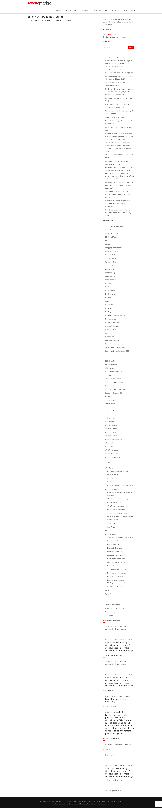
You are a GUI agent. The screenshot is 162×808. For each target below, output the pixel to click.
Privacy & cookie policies (114, 608)
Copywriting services (114, 586)
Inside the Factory (112, 712)
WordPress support (112, 450)
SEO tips (108, 375)
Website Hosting (113, 475)
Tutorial (108, 414)
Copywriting (109, 269)
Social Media (85, 10)
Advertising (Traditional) (116, 562)
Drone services (110, 280)
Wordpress (109, 446)
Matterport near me (112, 312)
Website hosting (111, 436)
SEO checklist (110, 361)
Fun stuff (108, 297)
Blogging (108, 244)
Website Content (111, 429)
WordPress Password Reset (117, 509)
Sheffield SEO (110, 386)
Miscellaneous (110, 330)
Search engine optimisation (115, 347)
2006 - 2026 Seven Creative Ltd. (54, 801)
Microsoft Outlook (112, 326)
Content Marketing (112, 255)
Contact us (109, 615)
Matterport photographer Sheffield (118, 744)
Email (107, 287)
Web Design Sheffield (113, 791)
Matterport (109, 308)
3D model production (113, 233)
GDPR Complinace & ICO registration (92, 801)
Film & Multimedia (114, 544)
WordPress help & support (117, 506)
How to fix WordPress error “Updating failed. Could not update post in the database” (119, 185)
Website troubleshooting (114, 439)
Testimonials (110, 411)
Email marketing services (116, 573)
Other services (115, 10)
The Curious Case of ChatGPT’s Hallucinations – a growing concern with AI (118, 194)
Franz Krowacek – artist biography (117, 696)
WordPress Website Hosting (117, 499)
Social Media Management (115, 389)
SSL (106, 407)
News (107, 333)
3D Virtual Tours (111, 237)
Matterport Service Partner (115, 315)
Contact (133, 10)
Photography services (115, 555)
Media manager (111, 319)
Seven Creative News (113, 379)
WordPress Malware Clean (117, 513)
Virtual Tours (97, 10)
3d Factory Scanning (112, 230)
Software (108, 396)
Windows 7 (109, 443)
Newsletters (109, 337)
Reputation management (114, 344)
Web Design (58, 10)
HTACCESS (109, 305)
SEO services (110, 368)
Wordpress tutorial (112, 453)
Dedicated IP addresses (116, 559)
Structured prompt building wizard (120, 537)
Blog (125, 10)
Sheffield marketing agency (115, 382)
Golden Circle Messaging (114, 117)
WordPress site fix (114, 502)
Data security (110, 273)
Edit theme (109, 283)
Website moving (113, 478)
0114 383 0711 (113, 34)
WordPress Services (72, 10)
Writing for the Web (112, 457)
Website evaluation (112, 432)
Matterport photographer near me (65, 804)
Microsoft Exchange (112, 322)
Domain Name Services (115, 551)
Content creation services (116, 541)
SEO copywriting (111, 364)
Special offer (110, 400)
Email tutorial (110, 294)
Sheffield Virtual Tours (87, 804)
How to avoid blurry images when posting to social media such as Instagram (117, 203)
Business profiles (111, 251)
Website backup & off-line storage (120, 485)
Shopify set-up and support (117, 569)
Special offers (110, 404)
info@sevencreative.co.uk (117, 37)
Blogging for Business (113, 248)
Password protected (112, 340)
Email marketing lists (115, 576)
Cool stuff (109, 265)
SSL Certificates (113, 482)
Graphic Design (112, 566)
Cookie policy (110, 612)
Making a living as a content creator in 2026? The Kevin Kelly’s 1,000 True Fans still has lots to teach (119, 92)
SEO (106, 10)
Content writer (110, 258)
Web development (112, 425)
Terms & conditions (112, 605)
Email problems (111, 290)
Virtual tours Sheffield (113, 780)
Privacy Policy (72, 801)
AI (106, 240)
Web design (109, 421)
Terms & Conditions (114, 801)
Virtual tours (110, 418)
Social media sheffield (113, 393)
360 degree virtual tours (114, 226)
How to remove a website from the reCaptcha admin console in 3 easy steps (118, 213)
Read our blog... (103, 804)
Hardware (108, 301)
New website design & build (117, 471)
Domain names (110, 276)
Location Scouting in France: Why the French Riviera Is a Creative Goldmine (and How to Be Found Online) (119, 136)
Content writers (111, 262)
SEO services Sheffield (113, 372)
